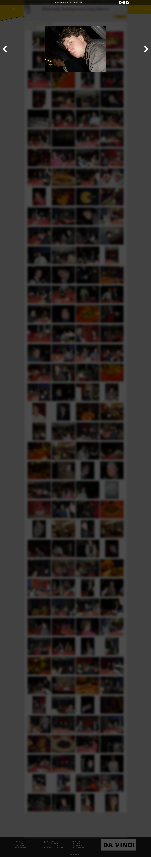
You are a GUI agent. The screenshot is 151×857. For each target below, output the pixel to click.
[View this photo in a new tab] (123, 2)
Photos (57, 2)
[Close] (127, 2)
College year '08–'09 (67, 2)
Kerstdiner (79, 2)
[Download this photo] (120, 2)
